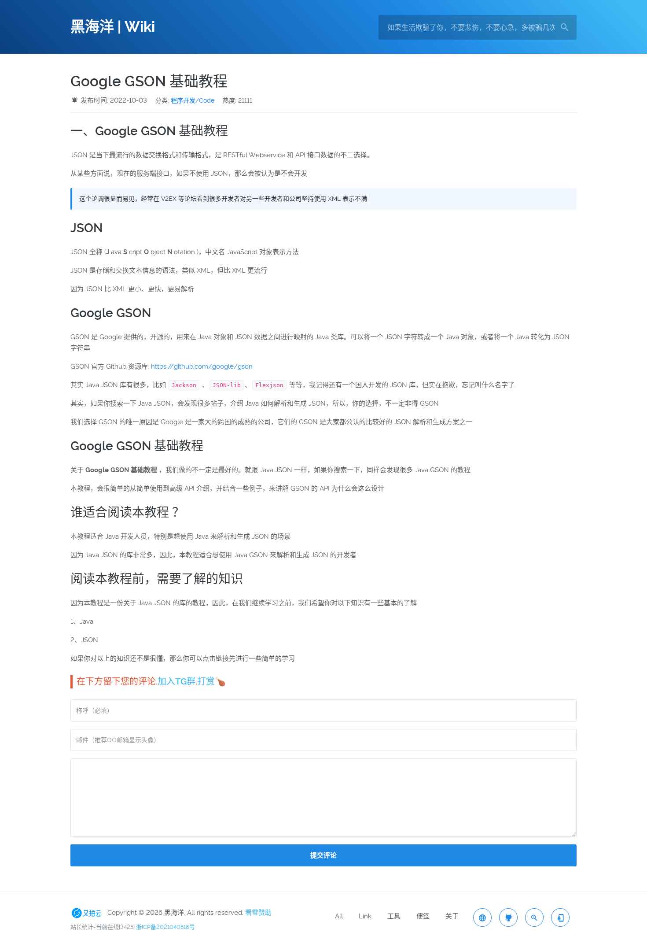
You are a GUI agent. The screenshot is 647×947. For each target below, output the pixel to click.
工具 (394, 916)
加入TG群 (176, 681)
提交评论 (323, 855)
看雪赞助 (258, 913)
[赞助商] (88, 913)
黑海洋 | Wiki (112, 26)
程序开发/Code (192, 100)
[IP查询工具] (482, 917)
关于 (452, 916)
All (339, 916)
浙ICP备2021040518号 (165, 927)
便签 (423, 916)
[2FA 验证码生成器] (560, 917)
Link (365, 916)
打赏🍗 (211, 681)
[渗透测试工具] (508, 917)
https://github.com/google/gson (202, 366)
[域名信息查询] (534, 917)
